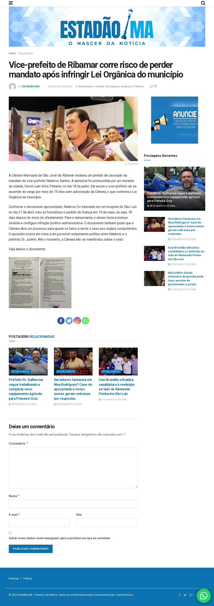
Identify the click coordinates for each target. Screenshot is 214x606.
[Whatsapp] (85, 320)
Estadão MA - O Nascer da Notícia (37, 594)
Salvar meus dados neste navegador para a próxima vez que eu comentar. (60, 538)
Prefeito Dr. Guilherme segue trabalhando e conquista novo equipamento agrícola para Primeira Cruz (26, 389)
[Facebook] (61, 320)
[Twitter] (69, 320)
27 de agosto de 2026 (114, 399)
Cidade (99, 86)
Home (12, 53)
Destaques (113, 86)
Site (79, 514)
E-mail (14, 515)
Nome (14, 496)
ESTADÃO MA (30, 86)
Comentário (18, 443)
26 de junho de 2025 (60, 86)
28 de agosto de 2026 (24, 404)
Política (138, 86)
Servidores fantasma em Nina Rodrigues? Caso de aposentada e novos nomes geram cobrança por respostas (73, 389)
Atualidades (26, 53)
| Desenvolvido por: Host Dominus (113, 594)
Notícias (126, 86)
